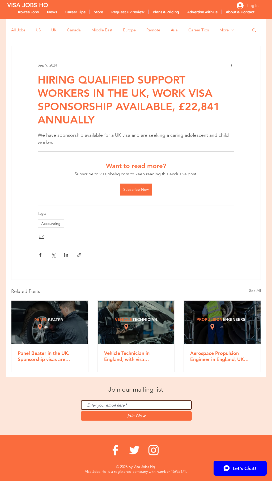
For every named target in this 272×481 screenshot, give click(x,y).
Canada (74, 29)
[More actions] (231, 65)
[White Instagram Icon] (153, 450)
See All (255, 290)
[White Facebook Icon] (115, 450)
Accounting (51, 223)
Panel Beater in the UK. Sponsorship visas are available (43, 356)
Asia (174, 29)
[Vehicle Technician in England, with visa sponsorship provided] (136, 322)
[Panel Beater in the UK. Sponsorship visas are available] (49, 322)
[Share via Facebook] (40, 255)
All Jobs (18, 29)
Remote (153, 29)
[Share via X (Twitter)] (53, 255)
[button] (254, 30)
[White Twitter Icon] (134, 450)
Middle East (101, 29)
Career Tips (198, 29)
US (38, 29)
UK (53, 29)
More (224, 29)
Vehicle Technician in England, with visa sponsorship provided (128, 356)
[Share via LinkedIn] (66, 255)
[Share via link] (79, 255)
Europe (129, 29)
